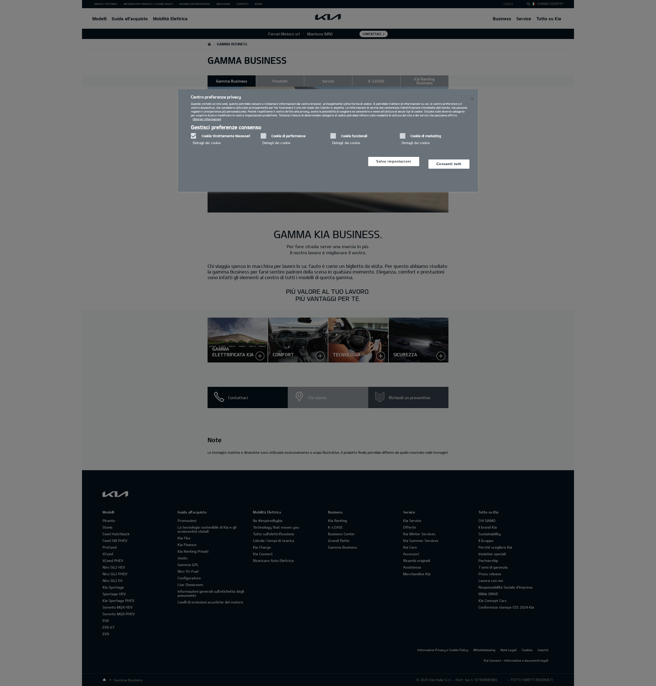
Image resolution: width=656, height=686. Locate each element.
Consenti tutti (449, 164)
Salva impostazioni (394, 161)
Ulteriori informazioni (207, 119)
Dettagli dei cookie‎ (207, 143)
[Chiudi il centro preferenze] (472, 98)
